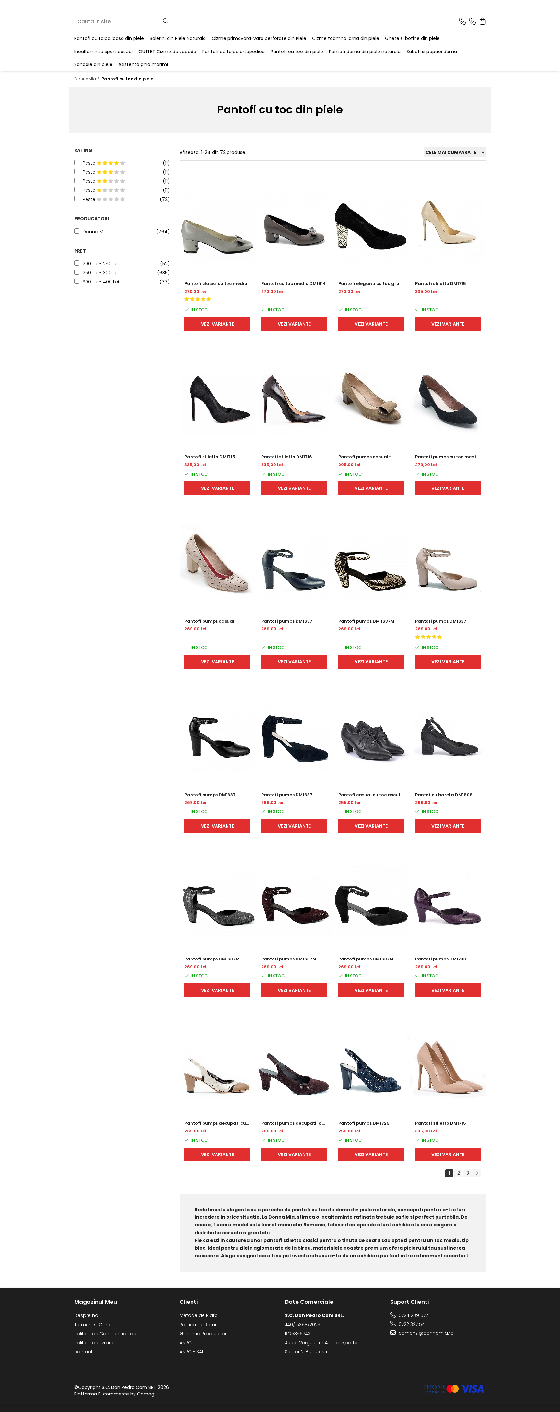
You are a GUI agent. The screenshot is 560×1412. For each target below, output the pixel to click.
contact (83, 1352)
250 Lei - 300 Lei (101, 273)
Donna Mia (95, 231)
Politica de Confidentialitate (106, 1333)
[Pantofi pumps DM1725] (371, 1064)
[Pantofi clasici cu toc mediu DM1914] (217, 225)
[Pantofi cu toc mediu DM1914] (294, 225)
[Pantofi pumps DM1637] (294, 562)
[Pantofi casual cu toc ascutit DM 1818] (371, 736)
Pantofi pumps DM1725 (364, 1123)
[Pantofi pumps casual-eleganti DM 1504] (371, 398)
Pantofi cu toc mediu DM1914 (293, 284)
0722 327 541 (411, 1324)
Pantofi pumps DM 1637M (366, 621)
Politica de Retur (198, 1324)
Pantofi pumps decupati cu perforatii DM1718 (215, 1123)
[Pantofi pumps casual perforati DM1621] (217, 562)
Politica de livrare (93, 1342)
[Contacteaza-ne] (462, 22)
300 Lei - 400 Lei (101, 282)
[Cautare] (165, 21)
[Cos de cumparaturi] (482, 22)
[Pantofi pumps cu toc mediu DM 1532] (448, 398)
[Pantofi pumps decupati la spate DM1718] (294, 1064)
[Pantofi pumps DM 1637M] (371, 562)
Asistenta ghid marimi (143, 64)
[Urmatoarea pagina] (476, 1173)
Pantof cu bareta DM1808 (443, 795)
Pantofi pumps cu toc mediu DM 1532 (447, 457)
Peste (90, 163)
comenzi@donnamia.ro (425, 1333)
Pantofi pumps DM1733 (440, 959)
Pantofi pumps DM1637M (211, 959)
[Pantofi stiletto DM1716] (294, 398)
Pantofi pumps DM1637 (286, 621)
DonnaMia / (87, 79)
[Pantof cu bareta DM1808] (448, 736)
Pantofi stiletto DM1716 (286, 457)
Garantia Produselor (203, 1333)
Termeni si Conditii (95, 1324)
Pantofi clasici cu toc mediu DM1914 (215, 284)
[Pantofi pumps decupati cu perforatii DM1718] (217, 1064)
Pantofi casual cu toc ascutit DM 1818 (371, 795)
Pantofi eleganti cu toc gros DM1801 (370, 284)
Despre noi (86, 1315)
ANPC (186, 1342)
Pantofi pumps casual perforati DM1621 (209, 621)
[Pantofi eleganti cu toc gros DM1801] (371, 225)
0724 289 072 (412, 1315)
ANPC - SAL (192, 1352)
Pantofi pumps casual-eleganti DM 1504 (364, 457)
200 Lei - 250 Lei (101, 263)
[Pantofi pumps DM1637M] (217, 900)
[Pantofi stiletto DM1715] (448, 225)
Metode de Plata (199, 1315)
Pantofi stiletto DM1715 (440, 284)
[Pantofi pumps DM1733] (448, 900)
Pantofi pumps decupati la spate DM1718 (291, 1123)
